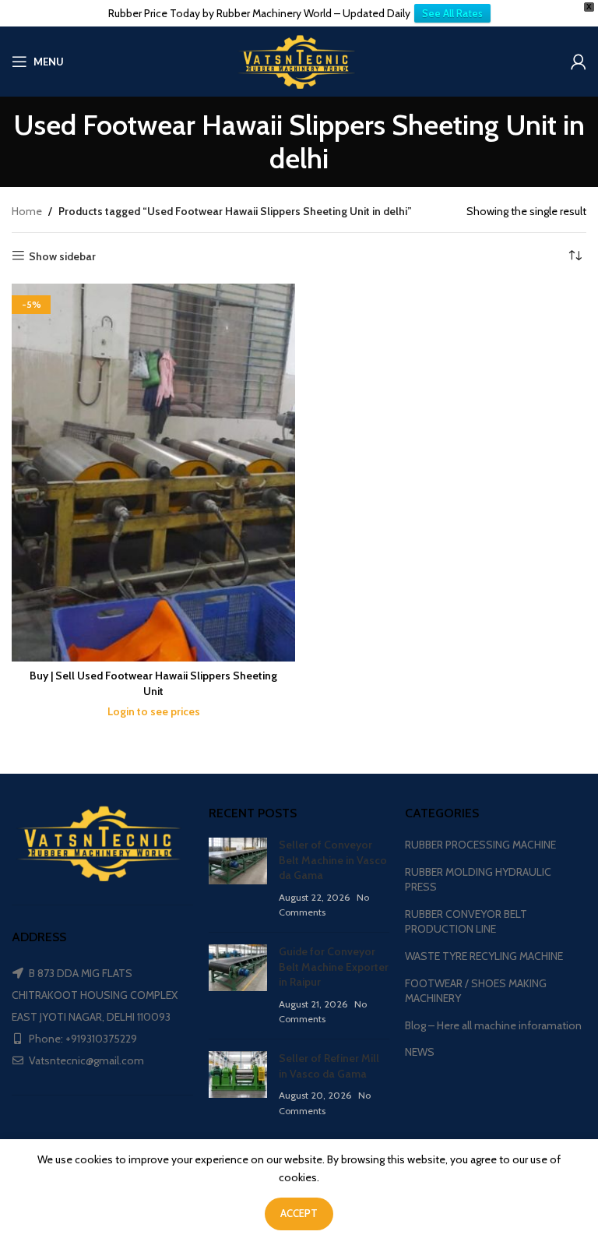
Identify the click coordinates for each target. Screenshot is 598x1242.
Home (27, 211)
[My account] (578, 61)
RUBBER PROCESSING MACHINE (480, 845)
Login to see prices (153, 711)
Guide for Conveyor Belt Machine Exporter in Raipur (334, 966)
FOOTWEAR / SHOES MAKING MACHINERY (476, 991)
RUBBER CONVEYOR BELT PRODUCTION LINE (466, 922)
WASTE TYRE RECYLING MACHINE (484, 956)
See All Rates (452, 13)
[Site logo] (299, 60)
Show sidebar (62, 256)
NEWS (419, 1052)
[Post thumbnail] (238, 879)
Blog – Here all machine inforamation (493, 1025)
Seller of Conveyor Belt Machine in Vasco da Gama (333, 860)
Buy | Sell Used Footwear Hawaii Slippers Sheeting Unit (153, 683)
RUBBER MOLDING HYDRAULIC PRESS (478, 879)
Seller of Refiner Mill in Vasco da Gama (329, 1066)
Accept (299, 1213)
